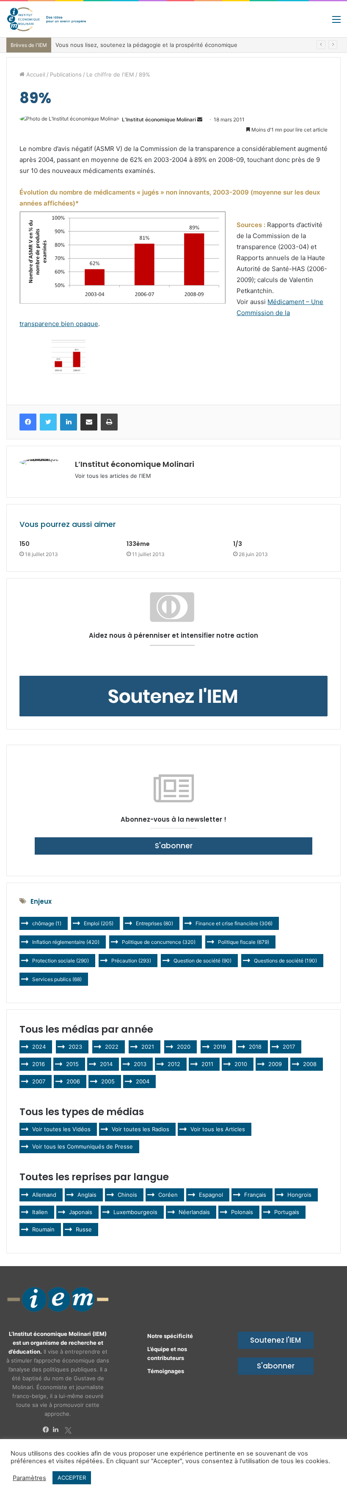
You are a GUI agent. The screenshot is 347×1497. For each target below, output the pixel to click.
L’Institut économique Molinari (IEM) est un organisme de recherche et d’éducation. (57, 1342)
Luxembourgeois (135, 1212)
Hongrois (299, 1194)
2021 (147, 1046)
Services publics (57, 979)
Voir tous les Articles (217, 1129)
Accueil (35, 74)
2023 (75, 1046)
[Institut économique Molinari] (46, 19)
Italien (40, 1212)
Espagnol (211, 1194)
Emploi (98, 923)
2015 (72, 1064)
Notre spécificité (170, 1335)
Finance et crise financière (234, 923)
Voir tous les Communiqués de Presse (82, 1146)
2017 (289, 1046)
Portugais (286, 1212)
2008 (310, 1064)
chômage (46, 923)
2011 (207, 1064)
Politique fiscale (243, 942)
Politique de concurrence (159, 942)
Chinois (127, 1194)
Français (255, 1194)
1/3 (237, 544)
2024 (39, 1046)
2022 (111, 1046)
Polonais (242, 1212)
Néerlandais (194, 1212)
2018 (255, 1046)
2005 (108, 1081)
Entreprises (154, 923)
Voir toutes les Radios (140, 1129)
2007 (38, 1081)
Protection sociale (60, 960)
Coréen (168, 1194)
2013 (140, 1064)
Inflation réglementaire (65, 942)
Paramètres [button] (29, 1478)
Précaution (131, 960)
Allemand (44, 1194)
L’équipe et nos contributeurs (167, 1353)
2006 (73, 1081)
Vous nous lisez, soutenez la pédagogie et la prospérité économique (146, 44)
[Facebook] (48, 1430)
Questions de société (285, 960)
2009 (275, 1064)
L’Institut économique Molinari (159, 119)
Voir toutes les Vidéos (61, 1129)
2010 (240, 1064)
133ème (138, 544)
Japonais (80, 1212)
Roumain (43, 1229)
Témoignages (165, 1371)
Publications (66, 74)
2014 (106, 1064)
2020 (183, 1046)
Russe (84, 1229)
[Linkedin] (58, 1430)
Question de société (202, 960)
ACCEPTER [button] (72, 1477)
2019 (219, 1046)
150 (24, 544)
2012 (174, 1064)
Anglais (86, 1194)
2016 (38, 1064)
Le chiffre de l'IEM (110, 74)
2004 (142, 1081)
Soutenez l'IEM (275, 1340)
